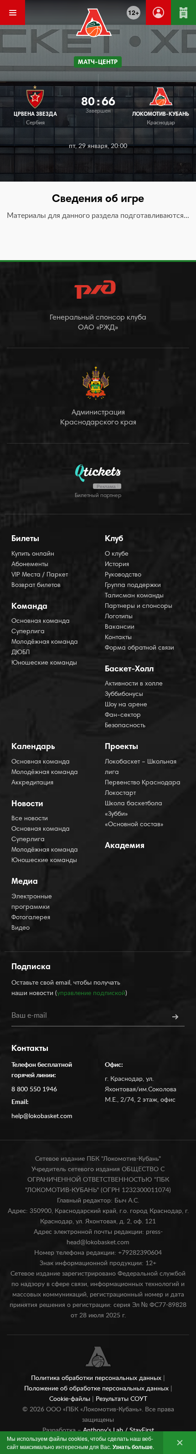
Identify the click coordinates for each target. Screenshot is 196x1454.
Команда (29, 607)
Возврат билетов (36, 585)
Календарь (33, 747)
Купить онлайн (32, 554)
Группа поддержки (133, 585)
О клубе (117, 554)
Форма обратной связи (139, 648)
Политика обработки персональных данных (97, 1378)
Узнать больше (133, 1447)
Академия (124, 846)
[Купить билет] (183, 12)
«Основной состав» (134, 825)
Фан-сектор (123, 715)
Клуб (114, 539)
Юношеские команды (44, 663)
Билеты (25, 539)
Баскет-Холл (129, 669)
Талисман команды (134, 596)
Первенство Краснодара (143, 783)
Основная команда (40, 621)
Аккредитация (32, 783)
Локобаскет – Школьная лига (140, 767)
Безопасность (125, 726)
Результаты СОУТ (121, 1399)
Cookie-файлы (70, 1399)
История (117, 565)
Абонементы (29, 565)
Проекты (121, 747)
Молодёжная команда (44, 642)
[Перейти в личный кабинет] (158, 12)
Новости (27, 804)
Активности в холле (134, 684)
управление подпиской (91, 993)
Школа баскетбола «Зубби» (133, 809)
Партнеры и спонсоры (138, 606)
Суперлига (28, 632)
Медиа (24, 882)
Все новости (29, 819)
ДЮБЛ (20, 653)
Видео (20, 928)
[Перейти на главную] (94, 22)
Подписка (31, 967)
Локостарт (120, 793)
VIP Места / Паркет (39, 575)
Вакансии (119, 627)
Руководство (123, 575)
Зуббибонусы (124, 694)
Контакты (118, 638)
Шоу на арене (126, 705)
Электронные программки (31, 902)
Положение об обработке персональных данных (97, 1388)
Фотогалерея (30, 918)
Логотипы (119, 617)
